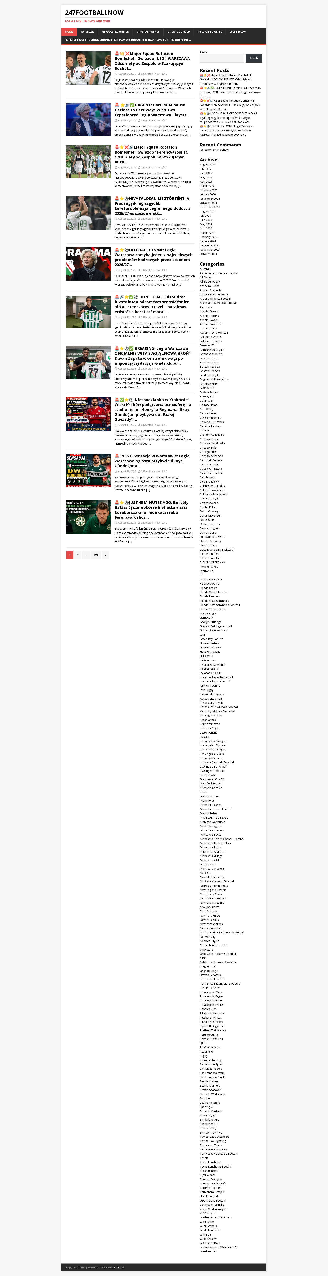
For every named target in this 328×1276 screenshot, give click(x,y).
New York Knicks (210, 915)
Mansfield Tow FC (211, 783)
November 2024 (210, 198)
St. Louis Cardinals (211, 1111)
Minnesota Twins (210, 847)
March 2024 (207, 232)
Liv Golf (204, 737)
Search (204, 51)
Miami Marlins (208, 813)
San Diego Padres (211, 1068)
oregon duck (207, 966)
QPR (202, 1043)
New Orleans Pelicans (213, 898)
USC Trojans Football (213, 1200)
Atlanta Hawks (209, 320)
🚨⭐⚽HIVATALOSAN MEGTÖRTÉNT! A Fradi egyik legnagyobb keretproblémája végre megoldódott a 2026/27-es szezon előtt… (153, 206)
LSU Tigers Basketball (213, 766)
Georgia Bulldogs (210, 622)
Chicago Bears (209, 439)
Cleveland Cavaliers (211, 473)
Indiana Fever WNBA (212, 664)
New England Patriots (213, 890)
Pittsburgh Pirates (211, 1017)
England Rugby (209, 566)
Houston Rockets (210, 647)
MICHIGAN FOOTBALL (214, 817)
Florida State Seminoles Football (220, 605)
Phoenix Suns (208, 1009)
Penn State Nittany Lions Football (220, 983)
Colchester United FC (213, 486)
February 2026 (209, 190)
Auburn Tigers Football (214, 332)
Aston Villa (206, 307)
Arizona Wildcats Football (215, 298)
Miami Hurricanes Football (216, 809)
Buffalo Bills (207, 388)
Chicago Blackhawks (212, 443)
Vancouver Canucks (212, 1204)
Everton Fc (206, 571)
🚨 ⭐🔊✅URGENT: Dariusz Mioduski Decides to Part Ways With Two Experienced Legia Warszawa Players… (152, 109)
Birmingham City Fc (212, 349)
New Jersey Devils (211, 894)
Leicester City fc (209, 728)
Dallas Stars (207, 520)
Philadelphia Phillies (212, 1005)
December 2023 (210, 245)
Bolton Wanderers (211, 354)
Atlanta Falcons (209, 315)
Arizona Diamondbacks (214, 294)
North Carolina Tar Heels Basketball (222, 932)
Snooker (205, 1098)
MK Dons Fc (207, 864)
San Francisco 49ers (212, 1073)
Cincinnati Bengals (211, 460)
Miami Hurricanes (210, 805)
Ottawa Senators (210, 975)
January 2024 (208, 241)
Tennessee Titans (211, 1145)
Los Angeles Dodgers (213, 749)
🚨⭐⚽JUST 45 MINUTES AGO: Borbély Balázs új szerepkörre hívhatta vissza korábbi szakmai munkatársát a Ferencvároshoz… (151, 510)
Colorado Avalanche (212, 490)
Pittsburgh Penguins (212, 1013)
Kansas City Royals (211, 702)
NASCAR (205, 873)
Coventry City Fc (210, 498)
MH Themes (117, 1267)
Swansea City (208, 1128)
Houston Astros (209, 643)
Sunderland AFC (209, 1119)
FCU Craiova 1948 (211, 579)
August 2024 (207, 211)
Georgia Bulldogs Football (216, 626)
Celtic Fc (205, 430)
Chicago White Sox (211, 456)
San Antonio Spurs (211, 1064)
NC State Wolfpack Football (217, 881)
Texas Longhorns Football (216, 1166)
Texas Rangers (209, 1170)
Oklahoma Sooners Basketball (218, 962)
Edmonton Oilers (210, 558)
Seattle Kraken (209, 1081)
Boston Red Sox (210, 366)
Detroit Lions (208, 532)
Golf (202, 634)
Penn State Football (212, 979)
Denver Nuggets (210, 528)
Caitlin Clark (207, 400)
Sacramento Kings (211, 1060)
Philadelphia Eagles (211, 996)
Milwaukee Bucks (210, 834)
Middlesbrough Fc (211, 826)
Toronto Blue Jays (211, 1179)
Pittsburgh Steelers (211, 1021)
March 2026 (207, 186)
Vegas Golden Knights (213, 1209)
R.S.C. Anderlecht (210, 1047)
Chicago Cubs (208, 452)
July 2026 (205, 169)
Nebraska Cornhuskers (214, 885)
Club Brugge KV (209, 481)
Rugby (203, 1056)
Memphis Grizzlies (211, 788)
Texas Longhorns (210, 1162)
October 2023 (208, 254)
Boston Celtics (209, 362)
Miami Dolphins (209, 796)
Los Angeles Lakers (212, 754)
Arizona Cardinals (210, 290)
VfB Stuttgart (208, 1213)
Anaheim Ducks (209, 286)
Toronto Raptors (210, 1188)
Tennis (204, 1158)
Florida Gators (208, 588)
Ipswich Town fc (210, 31)
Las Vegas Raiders (211, 715)
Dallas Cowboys (210, 511)
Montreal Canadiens (212, 868)
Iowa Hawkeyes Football (215, 681)
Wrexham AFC (208, 1251)
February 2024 (209, 237)
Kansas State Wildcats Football (219, 707)
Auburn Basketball (211, 324)
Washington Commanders (216, 1217)
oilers (203, 958)
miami (203, 792)
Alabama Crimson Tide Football (219, 273)
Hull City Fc (206, 656)
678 (96, 555)
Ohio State (206, 949)
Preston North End (211, 1039)
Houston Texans (210, 651)
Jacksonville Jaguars (212, 694)
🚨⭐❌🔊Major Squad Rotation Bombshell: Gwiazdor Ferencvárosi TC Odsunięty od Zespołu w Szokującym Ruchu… (151, 155)
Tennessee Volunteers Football (219, 1153)
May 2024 (206, 224)
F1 (201, 575)
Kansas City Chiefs (211, 698)
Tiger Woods (208, 1175)
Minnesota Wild (209, 860)
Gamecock (206, 617)
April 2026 (206, 181)
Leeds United (208, 720)
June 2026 (206, 173)
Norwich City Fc (209, 941)
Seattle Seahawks (211, 1090)
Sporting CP (207, 1107)
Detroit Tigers (208, 545)
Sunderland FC (209, 1124)
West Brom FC (209, 1226)
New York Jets (208, 911)
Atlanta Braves (209, 311)
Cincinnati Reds (209, 464)
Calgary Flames (209, 405)
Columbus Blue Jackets (214, 494)
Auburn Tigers (208, 328)
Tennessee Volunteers (213, 1149)
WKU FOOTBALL (210, 1243)
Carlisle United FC (210, 418)
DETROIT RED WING (213, 537)
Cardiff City (206, 409)
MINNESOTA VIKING (212, 851)
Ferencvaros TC (209, 583)
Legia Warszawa (210, 724)
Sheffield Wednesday (213, 1094)
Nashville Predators (212, 877)
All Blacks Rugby (210, 281)
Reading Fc (206, 1051)
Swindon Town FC (211, 1132)
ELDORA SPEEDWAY (212, 562)
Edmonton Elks (209, 554)
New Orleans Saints (212, 902)
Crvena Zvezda (209, 503)
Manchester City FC (212, 779)
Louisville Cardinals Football (217, 762)
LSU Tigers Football (212, 771)
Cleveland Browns (211, 469)
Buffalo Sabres (209, 392)
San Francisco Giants (213, 1077)
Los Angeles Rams (211, 758)
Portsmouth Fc (209, 1034)
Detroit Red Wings (211, 541)
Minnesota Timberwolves (215, 843)
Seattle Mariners (210, 1085)
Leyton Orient (208, 732)
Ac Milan (87, 31)
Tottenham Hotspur (212, 1192)
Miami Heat (207, 800)
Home (69, 31)
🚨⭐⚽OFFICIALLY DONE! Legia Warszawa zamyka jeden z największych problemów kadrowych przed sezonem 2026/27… (154, 257)
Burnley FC (206, 396)
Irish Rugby (206, 690)
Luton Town (207, 775)
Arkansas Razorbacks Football (218, 303)
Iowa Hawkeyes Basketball (216, 677)
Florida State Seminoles (214, 600)
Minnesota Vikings (211, 856)
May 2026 (206, 177)
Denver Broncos (210, 524)
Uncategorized (178, 31)
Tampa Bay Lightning (213, 1141)
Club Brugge (207, 477)
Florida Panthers (210, 596)
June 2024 (206, 220)
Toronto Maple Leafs (213, 1183)
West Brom (238, 31)
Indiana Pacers (209, 668)
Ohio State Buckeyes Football (218, 953)
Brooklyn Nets (209, 383)
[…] (175, 92)
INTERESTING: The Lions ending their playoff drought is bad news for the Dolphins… (128, 40)
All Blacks (205, 277)
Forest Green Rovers (212, 609)
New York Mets (209, 919)
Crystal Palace (148, 31)
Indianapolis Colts (211, 673)
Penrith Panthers (210, 987)
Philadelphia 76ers (211, 992)
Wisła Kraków (208, 1238)
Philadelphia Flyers (211, 1000)
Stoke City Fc (208, 1115)
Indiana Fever (208, 660)
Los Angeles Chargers (213, 741)
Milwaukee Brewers (212, 830)
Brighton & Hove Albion (214, 379)
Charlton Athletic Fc (212, 434)
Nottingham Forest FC (213, 945)
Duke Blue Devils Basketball (217, 549)
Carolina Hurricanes (212, 422)
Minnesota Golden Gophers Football (222, 839)
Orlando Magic (209, 971)
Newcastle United (115, 31)
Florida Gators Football (214, 592)
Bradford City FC (210, 375)
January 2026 (208, 194)
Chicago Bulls (208, 447)
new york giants (209, 907)
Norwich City (207, 937)
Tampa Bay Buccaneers (214, 1136)
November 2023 (210, 249)
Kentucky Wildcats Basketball (218, 711)
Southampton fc (210, 1102)
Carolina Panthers (211, 426)
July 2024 (205, 215)
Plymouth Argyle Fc (212, 1026)
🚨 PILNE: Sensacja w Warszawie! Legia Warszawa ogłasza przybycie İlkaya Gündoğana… (152, 460)
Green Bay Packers (211, 639)
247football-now (150, 73)
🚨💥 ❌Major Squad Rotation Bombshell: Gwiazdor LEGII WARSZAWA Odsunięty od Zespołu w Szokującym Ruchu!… (152, 61)
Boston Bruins (209, 358)
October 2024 (208, 203)
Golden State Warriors (213, 630)
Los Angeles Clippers (212, 745)
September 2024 (210, 207)
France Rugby (208, 613)
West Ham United (211, 1230)
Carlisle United (208, 413)
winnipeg (205, 1234)
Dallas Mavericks (210, 515)
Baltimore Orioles (211, 337)
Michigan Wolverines (212, 822)
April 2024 (206, 228)
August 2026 (207, 164)
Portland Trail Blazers (213, 1030)
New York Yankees (211, 924)
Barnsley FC (207, 345)
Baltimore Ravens (211, 341)
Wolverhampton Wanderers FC (219, 1247)
